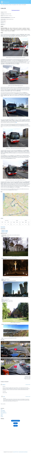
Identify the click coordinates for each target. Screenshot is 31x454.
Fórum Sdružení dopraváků (15, 420)
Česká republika (3, 410)
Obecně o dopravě (3, 411)
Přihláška (15, 425)
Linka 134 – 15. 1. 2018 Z (5, 230)
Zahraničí (2, 416)
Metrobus (15, 423)
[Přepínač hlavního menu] (29, 2)
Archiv (1, 409)
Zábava (2, 415)
